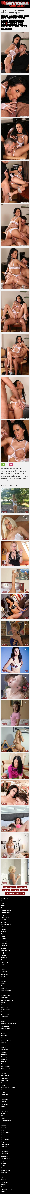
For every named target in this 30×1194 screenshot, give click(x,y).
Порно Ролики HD (9, 887)
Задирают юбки (5, 1028)
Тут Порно (15, 890)
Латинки (3, 1052)
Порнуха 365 (22, 887)
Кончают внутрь (6, 1040)
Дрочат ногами (5, 1009)
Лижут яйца (4, 1059)
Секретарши (4, 1156)
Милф (3, 28)
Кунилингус (21, 18)
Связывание (4, 1153)
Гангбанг (3, 981)
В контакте (4, 943)
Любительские (5, 1066)
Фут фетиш (4, 1182)
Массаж (3, 1073)
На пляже (4, 1097)
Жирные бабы (5, 1026)
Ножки (4, 18)
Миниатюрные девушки (8, 1087)
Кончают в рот (5, 1038)
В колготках (4, 938)
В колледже (4, 941)
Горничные (4, 993)
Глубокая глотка (6, 990)
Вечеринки (4, 972)
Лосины (3, 1064)
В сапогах (4, 957)
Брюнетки (5, 15)
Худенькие (4, 1187)
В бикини (3, 929)
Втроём (3, 976)
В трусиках (23, 26)
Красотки (4, 1045)
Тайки (3, 1168)
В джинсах (4, 934)
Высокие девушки (6, 979)
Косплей (3, 1042)
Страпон (3, 1163)
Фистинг (3, 1179)
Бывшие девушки (6, 924)
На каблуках (5, 26)
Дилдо (3, 1002)
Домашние (4, 1005)
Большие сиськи (12, 23)
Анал (2, 903)
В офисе (3, 953)
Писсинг (3, 1127)
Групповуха (4, 998)
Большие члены (5, 912)
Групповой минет (6, 995)
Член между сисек (6, 1189)
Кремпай (3, 1047)
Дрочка (9, 28)
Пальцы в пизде (6, 1123)
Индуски (3, 1033)
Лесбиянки (4, 1054)
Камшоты (20, 21)
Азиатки (3, 901)
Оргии (3, 1118)
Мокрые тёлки (5, 1090)
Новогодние (4, 1111)
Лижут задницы (5, 1057)
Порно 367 (23, 890)
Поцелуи (3, 1142)
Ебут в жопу (12, 21)
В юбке (3, 969)
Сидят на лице (5, 1158)
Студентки (4, 1165)
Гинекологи (4, 986)
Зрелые (3, 1031)
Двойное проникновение (8, 1000)
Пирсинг (3, 1125)
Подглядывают (5, 1132)
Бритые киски (15, 26)
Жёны (3, 1021)
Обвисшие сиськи (6, 1116)
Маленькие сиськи (6, 1068)
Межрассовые (5, 1080)
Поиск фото (4, 898)
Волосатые (4, 974)
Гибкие (3, 983)
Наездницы (19, 15)
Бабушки (3, 905)
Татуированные (5, 1170)
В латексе (4, 946)
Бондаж (3, 915)
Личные (3, 1061)
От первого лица (6, 1120)
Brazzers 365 (20, 893)
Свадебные (4, 1151)
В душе (3, 936)
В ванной (3, 931)
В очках (3, 955)
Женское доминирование (8, 1024)
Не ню (3, 1106)
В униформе (4, 962)
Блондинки (4, 908)
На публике (4, 1099)
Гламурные (4, 988)
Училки (3, 1175)
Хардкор (11, 15)
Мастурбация (5, 1075)
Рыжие (3, 1149)
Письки (20, 23)
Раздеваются (5, 1144)
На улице (3, 1101)
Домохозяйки (5, 1007)
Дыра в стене (5, 1014)
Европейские (5, 1019)
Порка (3, 1137)
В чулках (3, 964)
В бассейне (4, 927)
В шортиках (4, 967)
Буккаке (3, 922)
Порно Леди (10, 893)
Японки (3, 1191)
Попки (26, 15)
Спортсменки (5, 1161)
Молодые (4, 1092)
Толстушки (4, 1172)
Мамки (3, 1071)
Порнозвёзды (5, 1139)
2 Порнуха (6, 890)
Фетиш (3, 1177)
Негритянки (4, 1109)
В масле (3, 948)
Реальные (5, 21)
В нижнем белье (12, 18)
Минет (4, 23)
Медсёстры (4, 1078)
